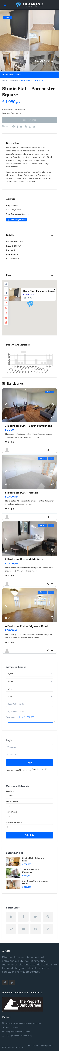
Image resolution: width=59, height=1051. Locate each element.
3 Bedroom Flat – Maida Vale (24, 559)
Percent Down (12, 801)
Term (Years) (11, 812)
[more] (36, 437)
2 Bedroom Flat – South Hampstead (28, 426)
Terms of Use (32, 1045)
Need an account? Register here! (19, 770)
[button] (35, 309)
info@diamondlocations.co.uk (18, 1032)
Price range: (11, 717)
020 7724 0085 (12, 1027)
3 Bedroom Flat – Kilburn (21, 492)
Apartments (13, 80)
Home (4, 80)
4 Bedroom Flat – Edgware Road (26, 626)
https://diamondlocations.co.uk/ (19, 1036)
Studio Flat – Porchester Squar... (39, 291)
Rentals (21, 109)
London (6, 113)
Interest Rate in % (14, 822)
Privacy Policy (47, 1045)
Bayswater (16, 113)
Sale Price (10, 791)
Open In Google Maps (16, 219)
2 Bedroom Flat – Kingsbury (30, 871)
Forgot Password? (39, 769)
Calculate (29, 835)
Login (29, 762)
